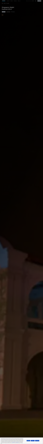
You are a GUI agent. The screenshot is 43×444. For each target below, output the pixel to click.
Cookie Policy (13, 442)
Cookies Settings (28, 440)
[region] (21, 440)
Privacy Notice (17, 442)
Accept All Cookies (37, 440)
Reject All (33, 440)
